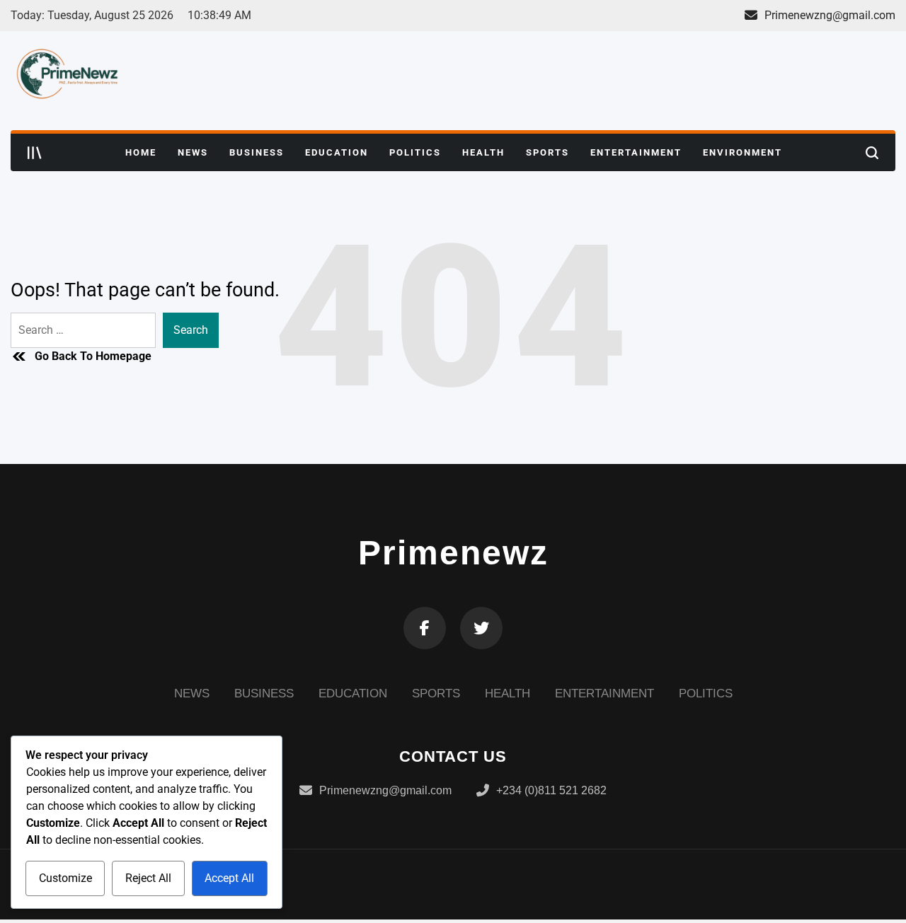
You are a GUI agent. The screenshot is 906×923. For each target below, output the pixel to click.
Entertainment (636, 152)
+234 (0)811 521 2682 (551, 790)
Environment (742, 152)
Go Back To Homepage (93, 356)
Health (483, 152)
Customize (65, 878)
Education (336, 152)
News (193, 152)
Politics (415, 152)
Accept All (229, 878)
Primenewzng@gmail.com (829, 15)
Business (256, 152)
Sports (547, 152)
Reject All (148, 878)
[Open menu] (35, 152)
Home (140, 152)
